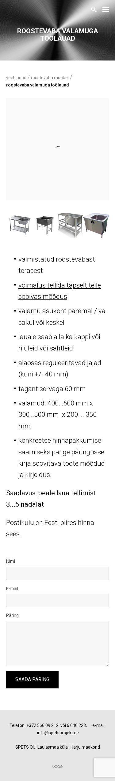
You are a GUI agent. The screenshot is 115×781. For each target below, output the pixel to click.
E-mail (12, 588)
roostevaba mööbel (50, 77)
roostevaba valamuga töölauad (37, 84)
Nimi (10, 561)
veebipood (16, 77)
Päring (12, 615)
